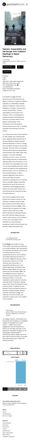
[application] (15, 373)
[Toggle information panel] (24, 352)
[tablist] (15, 389)
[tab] (5, 389)
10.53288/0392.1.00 (11, 85)
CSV (20, 353)
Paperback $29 (8, 67)
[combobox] (10, 352)
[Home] (13, 4)
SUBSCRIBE (7, 71)
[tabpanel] (15, 369)
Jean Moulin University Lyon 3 (15, 401)
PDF (19, 67)
